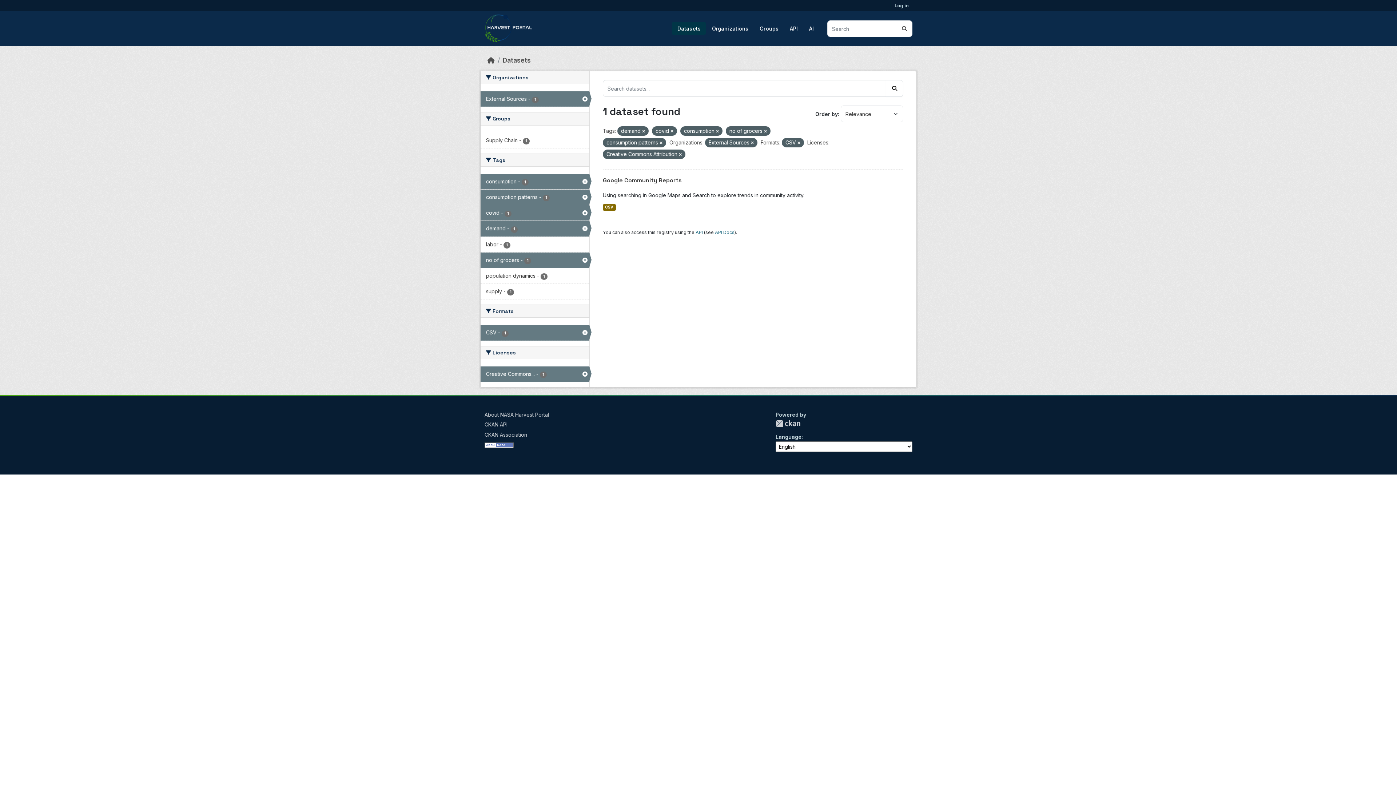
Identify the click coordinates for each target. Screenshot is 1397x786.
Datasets (689, 28)
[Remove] (643, 131)
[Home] (491, 60)
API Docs (725, 232)
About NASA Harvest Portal (517, 415)
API (794, 28)
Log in (902, 5)
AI (811, 28)
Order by (826, 114)
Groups (769, 28)
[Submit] (904, 28)
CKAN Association (506, 435)
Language (788, 437)
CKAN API (496, 424)
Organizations (730, 28)
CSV (609, 207)
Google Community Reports (642, 180)
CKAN (788, 423)
